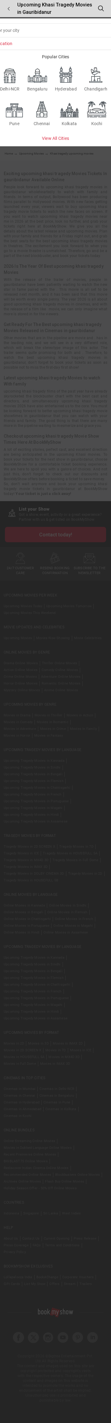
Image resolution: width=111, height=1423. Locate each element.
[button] (8, 8)
